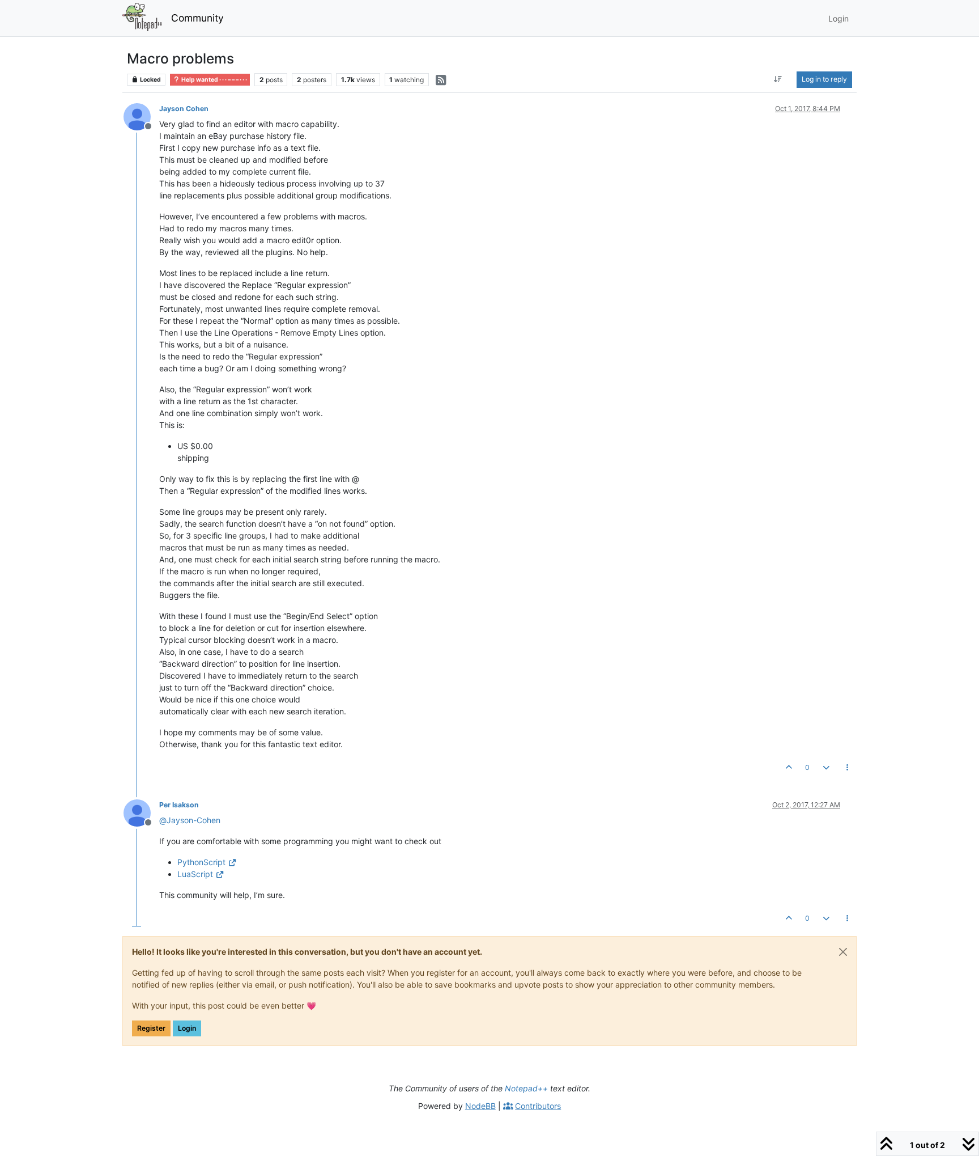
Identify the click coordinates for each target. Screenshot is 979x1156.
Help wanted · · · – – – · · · (213, 79)
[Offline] (141, 116)
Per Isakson (179, 805)
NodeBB (480, 1106)
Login (187, 1028)
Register (151, 1028)
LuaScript (195, 874)
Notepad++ (526, 1088)
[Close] (843, 952)
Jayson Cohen (183, 108)
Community (197, 18)
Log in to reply (824, 79)
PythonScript (201, 862)
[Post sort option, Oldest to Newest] (778, 79)
